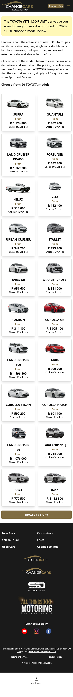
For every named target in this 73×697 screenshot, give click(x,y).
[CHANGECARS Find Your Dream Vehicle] (36, 571)
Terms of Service (19, 656)
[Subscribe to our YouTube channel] (24, 631)
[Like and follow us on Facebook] (48, 631)
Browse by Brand (36, 514)
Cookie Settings (47, 547)
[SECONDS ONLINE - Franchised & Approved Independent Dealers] (36, 587)
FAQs (40, 540)
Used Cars (8, 547)
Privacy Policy (55, 656)
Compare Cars (56, 6)
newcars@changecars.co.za (42, 651)
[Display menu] (68, 7)
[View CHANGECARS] (24, 6)
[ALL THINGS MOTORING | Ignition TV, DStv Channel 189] (36, 605)
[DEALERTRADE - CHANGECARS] (36, 558)
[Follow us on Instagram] (36, 631)
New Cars (8, 533)
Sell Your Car (10, 540)
